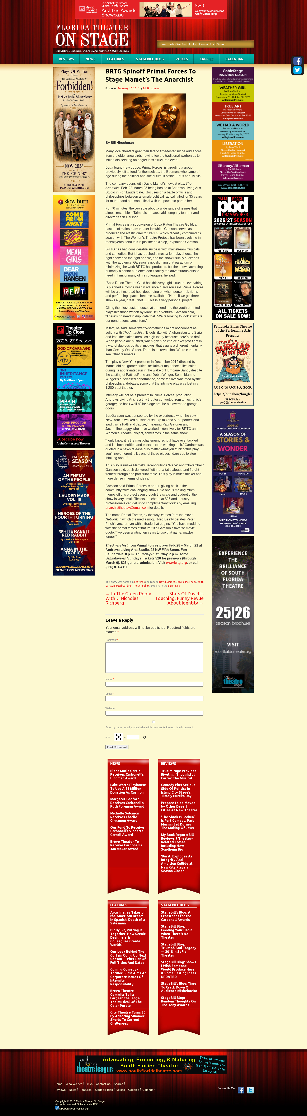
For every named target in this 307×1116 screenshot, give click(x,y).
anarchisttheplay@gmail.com (126, 507)
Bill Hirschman (151, 88)
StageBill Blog (150, 59)
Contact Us (206, 44)
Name (109, 679)
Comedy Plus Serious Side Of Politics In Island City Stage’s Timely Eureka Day (178, 790)
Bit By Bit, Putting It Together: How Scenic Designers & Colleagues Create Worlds (128, 937)
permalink (174, 585)
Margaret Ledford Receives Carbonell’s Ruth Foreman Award (127, 802)
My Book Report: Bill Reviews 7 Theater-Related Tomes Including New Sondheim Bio (177, 842)
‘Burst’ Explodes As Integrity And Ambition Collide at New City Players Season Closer (177, 863)
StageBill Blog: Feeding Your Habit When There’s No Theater (176, 931)
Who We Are (178, 44)
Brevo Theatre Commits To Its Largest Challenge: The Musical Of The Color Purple (126, 998)
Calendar (234, 59)
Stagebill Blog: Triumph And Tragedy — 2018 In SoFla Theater (178, 949)
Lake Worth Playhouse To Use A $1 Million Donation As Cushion (128, 788)
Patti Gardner (124, 585)
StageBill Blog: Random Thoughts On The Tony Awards (178, 1001)
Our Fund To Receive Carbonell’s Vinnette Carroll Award (127, 831)
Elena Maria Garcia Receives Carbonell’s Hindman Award (127, 774)
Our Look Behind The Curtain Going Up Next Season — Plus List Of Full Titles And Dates (128, 957)
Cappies (207, 59)
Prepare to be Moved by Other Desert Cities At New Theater (179, 806)
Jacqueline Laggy (186, 582)
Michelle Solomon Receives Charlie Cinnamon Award (124, 816)
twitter (250, 1090)
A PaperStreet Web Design (74, 1108)
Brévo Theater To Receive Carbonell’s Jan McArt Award (126, 845)
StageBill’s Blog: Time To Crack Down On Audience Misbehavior (179, 987)
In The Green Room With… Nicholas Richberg (128, 598)
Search (221, 44)
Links (192, 44)
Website (110, 708)
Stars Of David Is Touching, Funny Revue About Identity (179, 598)
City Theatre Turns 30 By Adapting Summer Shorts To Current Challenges (127, 1017)
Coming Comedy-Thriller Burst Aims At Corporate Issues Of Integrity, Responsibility (128, 976)
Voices (181, 59)
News (90, 59)
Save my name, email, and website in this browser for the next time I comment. (149, 727)
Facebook (241, 1090)
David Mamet (167, 582)
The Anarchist (141, 585)
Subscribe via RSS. (88, 1104)
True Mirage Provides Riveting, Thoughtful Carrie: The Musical (178, 774)
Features (115, 59)
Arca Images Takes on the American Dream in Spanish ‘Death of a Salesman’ (127, 917)
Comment (111, 640)
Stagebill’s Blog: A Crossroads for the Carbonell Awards (176, 916)
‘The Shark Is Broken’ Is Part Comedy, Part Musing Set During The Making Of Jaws (178, 822)
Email (109, 693)
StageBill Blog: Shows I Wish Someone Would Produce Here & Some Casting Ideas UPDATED (178, 969)
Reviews (66, 59)
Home (162, 44)
